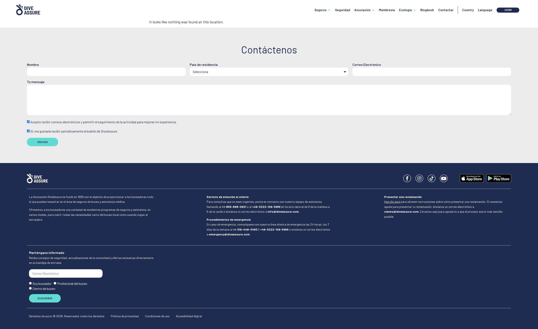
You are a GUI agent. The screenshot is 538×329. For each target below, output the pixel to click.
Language (485, 10)
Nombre (33, 64)
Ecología (405, 10)
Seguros (320, 10)
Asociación (362, 10)
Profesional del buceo (72, 284)
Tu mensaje (36, 82)
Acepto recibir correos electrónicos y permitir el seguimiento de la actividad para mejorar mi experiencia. (103, 122)
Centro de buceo (44, 289)
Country (468, 10)
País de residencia (204, 64)
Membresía (387, 10)
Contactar (446, 10)
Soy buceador (42, 284)
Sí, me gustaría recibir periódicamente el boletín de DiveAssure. (74, 131)
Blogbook (427, 10)
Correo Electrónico (366, 64)
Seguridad (342, 10)
